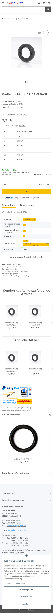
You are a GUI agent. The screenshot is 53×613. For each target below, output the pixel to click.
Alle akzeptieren (26, 590)
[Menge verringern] (5, 184)
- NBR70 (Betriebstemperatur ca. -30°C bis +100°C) (36, 244)
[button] (39, 2)
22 (24, 231)
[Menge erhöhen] (48, 184)
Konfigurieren (26, 597)
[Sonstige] (25, 249)
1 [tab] (25, 82)
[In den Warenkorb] (4, 26)
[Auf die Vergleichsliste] (39, 32)
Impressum (8, 583)
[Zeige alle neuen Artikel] (50, 415)
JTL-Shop (31, 610)
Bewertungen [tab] (27, 205)
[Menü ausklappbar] (3, 1)
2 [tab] (27, 82)
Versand (22, 126)
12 (24, 225)
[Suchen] (48, 9)
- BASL (26, 241)
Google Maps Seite (21, 553)
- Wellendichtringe (29, 219)
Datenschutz (21, 583)
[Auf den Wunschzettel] (46, 32)
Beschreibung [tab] (9, 205)
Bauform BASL (17, 104)
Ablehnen (26, 604)
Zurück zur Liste (9, 19)
